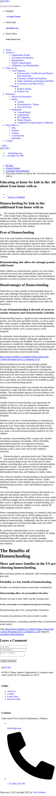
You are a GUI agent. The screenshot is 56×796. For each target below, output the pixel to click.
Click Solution (39, 792)
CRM (3, 145)
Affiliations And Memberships (25, 65)
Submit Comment (8, 661)
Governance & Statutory (22, 57)
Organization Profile (20, 55)
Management (17, 60)
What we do (11, 68)
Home (8, 50)
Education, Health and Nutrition (31, 78)
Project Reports (24, 120)
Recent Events (13, 699)
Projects (15, 86)
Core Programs (18, 70)
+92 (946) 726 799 (14, 156)
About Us (10, 52)
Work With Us (12, 125)
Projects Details (24, 89)
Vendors (15, 133)
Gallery (20, 102)
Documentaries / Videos (28, 104)
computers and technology (12, 634)
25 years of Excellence (10, 6)
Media (14, 99)
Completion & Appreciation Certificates (35, 122)
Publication (16, 109)
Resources (10, 94)
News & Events (24, 107)
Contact (9, 141)
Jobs (13, 128)
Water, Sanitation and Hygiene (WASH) (35, 81)
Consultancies (17, 135)
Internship (16, 138)
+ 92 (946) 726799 (13, 17)
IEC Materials (23, 117)
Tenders (15, 130)
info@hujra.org (12, 28)
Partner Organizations (21, 63)
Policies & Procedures (21, 96)
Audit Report (23, 115)
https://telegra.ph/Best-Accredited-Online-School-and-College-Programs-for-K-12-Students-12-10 (24, 358)
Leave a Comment (16, 197)
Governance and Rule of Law (30, 83)
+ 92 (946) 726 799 (16, 783)
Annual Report (24, 112)
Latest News (13, 696)
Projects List (22, 91)
